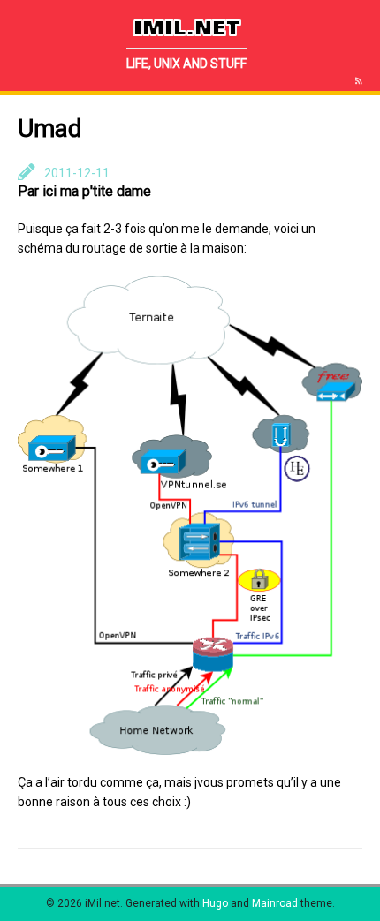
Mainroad (275, 903)
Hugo (215, 903)
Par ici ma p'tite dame (84, 191)
